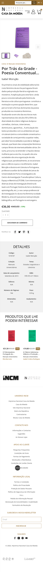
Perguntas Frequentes (21, 450)
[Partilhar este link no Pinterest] (24, 232)
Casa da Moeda (21, 404)
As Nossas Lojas (21, 437)
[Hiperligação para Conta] (33, 11)
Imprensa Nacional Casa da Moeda (24, 546)
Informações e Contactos (21, 430)
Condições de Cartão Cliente (21, 463)
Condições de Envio (21, 453)
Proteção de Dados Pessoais (21, 489)
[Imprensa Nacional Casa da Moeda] (12, 12)
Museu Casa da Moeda (21, 418)
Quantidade (6, 211)
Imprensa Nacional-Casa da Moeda (22, 401)
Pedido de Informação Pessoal (21, 498)
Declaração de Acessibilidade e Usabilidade (21, 502)
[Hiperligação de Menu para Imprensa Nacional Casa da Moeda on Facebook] (15, 538)
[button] (38, 37)
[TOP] (3, 3)
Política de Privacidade (21, 485)
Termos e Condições (21, 482)
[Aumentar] (38, 47)
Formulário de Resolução (21, 505)
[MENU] (27, 12)
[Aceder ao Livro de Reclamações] (21, 468)
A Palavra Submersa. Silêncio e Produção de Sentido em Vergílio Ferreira (31, 353)
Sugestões (21, 434)
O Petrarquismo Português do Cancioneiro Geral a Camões (10, 353)
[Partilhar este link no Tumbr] (28, 232)
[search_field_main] (34, 3)
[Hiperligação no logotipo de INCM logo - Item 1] (11, 378)
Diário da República (21, 411)
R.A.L (21, 495)
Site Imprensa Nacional (21, 408)
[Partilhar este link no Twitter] (19, 232)
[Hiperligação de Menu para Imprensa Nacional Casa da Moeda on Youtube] (26, 538)
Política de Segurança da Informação (21, 492)
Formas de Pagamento (21, 456)
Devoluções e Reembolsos (21, 460)
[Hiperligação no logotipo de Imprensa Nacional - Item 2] (32, 378)
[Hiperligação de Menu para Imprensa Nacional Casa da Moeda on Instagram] (23, 538)
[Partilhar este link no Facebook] (15, 232)
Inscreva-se (21, 526)
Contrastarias (21, 414)
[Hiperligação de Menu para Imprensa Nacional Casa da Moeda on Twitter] (19, 538)
